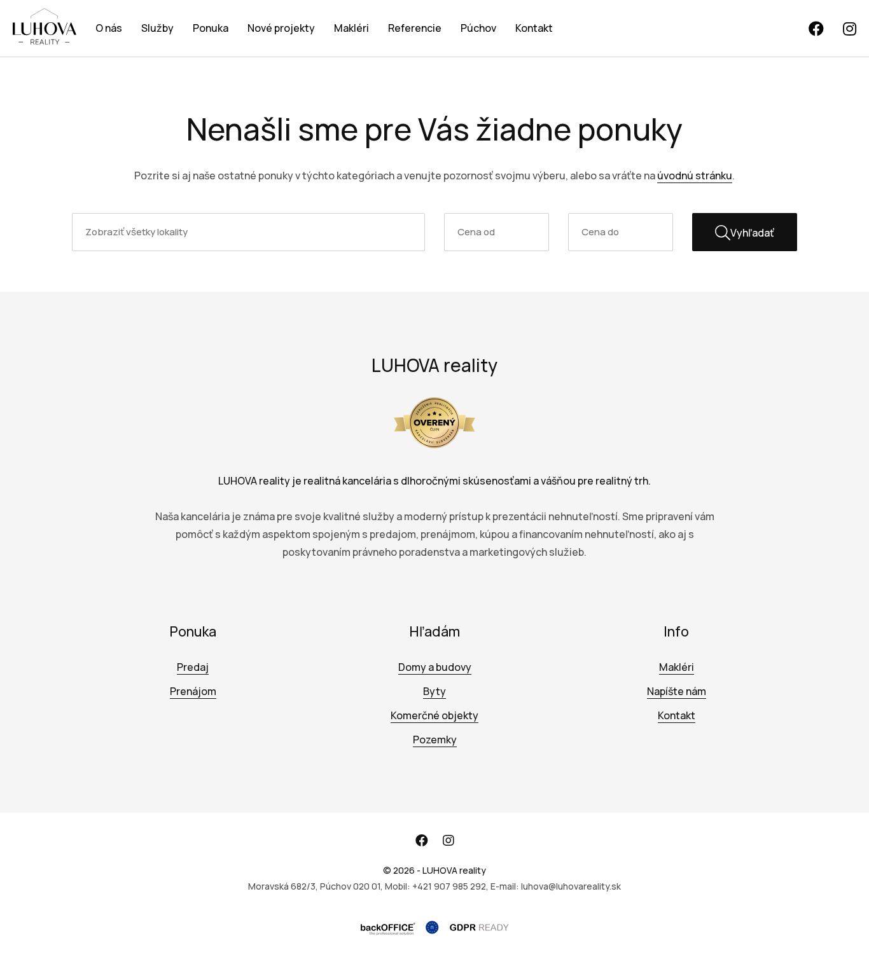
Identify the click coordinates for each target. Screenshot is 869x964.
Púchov (478, 28)
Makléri (351, 28)
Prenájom (193, 691)
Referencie (414, 28)
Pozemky (435, 740)
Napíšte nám (676, 691)
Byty (434, 691)
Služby (157, 28)
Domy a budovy (434, 667)
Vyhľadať (752, 233)
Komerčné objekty (434, 715)
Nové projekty (281, 28)
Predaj (193, 667)
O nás (108, 28)
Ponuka (210, 28)
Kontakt (534, 28)
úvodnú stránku (694, 175)
